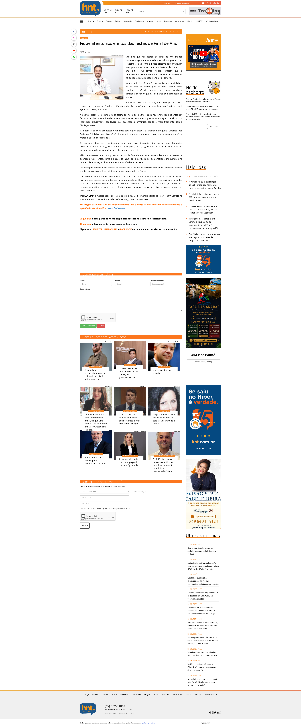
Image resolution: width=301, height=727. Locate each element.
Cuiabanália (139, 21)
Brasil (158, 21)
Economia (127, 21)
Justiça (91, 21)
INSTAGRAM (110, 229)
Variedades (179, 21)
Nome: (82, 280)
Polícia (117, 21)
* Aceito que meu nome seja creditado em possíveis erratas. (106, 508)
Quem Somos (110, 713)
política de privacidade (148, 723)
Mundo (190, 21)
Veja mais (214, 126)
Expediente (122, 713)
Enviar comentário (88, 326)
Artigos (150, 21)
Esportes (168, 21)
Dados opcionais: (157, 280)
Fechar (101, 326)
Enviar (85, 525)
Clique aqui (86, 218)
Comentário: (85, 289)
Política (100, 21)
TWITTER (98, 229)
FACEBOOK (126, 229)
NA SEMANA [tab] (200, 176)
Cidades (109, 21)
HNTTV (199, 21)
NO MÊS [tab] (214, 176)
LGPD (132, 713)
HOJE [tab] (188, 176)
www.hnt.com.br (116, 208)
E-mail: (118, 280)
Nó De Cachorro (212, 21)
